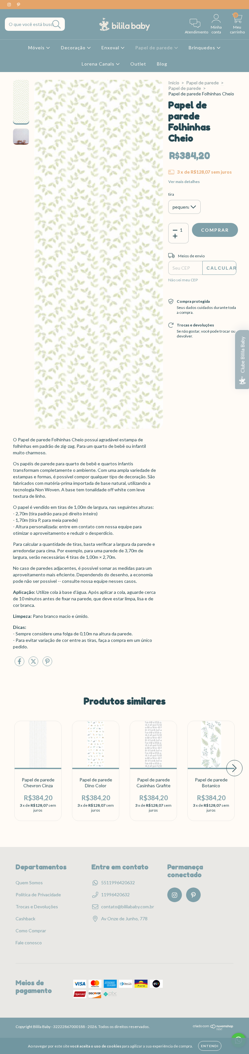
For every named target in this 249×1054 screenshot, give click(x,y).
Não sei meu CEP (183, 279)
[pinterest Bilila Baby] (18, 4)
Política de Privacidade (38, 894)
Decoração (74, 47)
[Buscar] (56, 24)
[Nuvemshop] (213, 1028)
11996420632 (115, 894)
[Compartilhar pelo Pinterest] (47, 664)
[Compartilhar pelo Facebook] (20, 664)
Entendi (210, 1046)
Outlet (138, 64)
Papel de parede (154, 47)
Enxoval (111, 47)
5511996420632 (118, 882)
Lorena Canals (99, 64)
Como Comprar (31, 930)
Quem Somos (29, 882)
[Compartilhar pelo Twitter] (34, 664)
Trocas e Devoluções (37, 906)
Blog (162, 64)
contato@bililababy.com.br (127, 906)
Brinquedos (203, 47)
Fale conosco (29, 942)
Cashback (25, 918)
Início (173, 82)
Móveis (37, 47)
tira (171, 194)
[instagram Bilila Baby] (9, 4)
